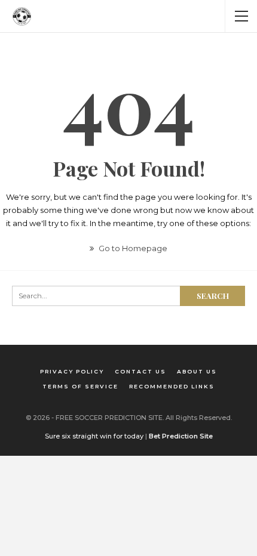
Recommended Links (172, 386)
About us (197, 371)
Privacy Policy (72, 371)
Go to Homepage (132, 248)
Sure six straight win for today (94, 436)
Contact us (140, 371)
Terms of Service (80, 386)
